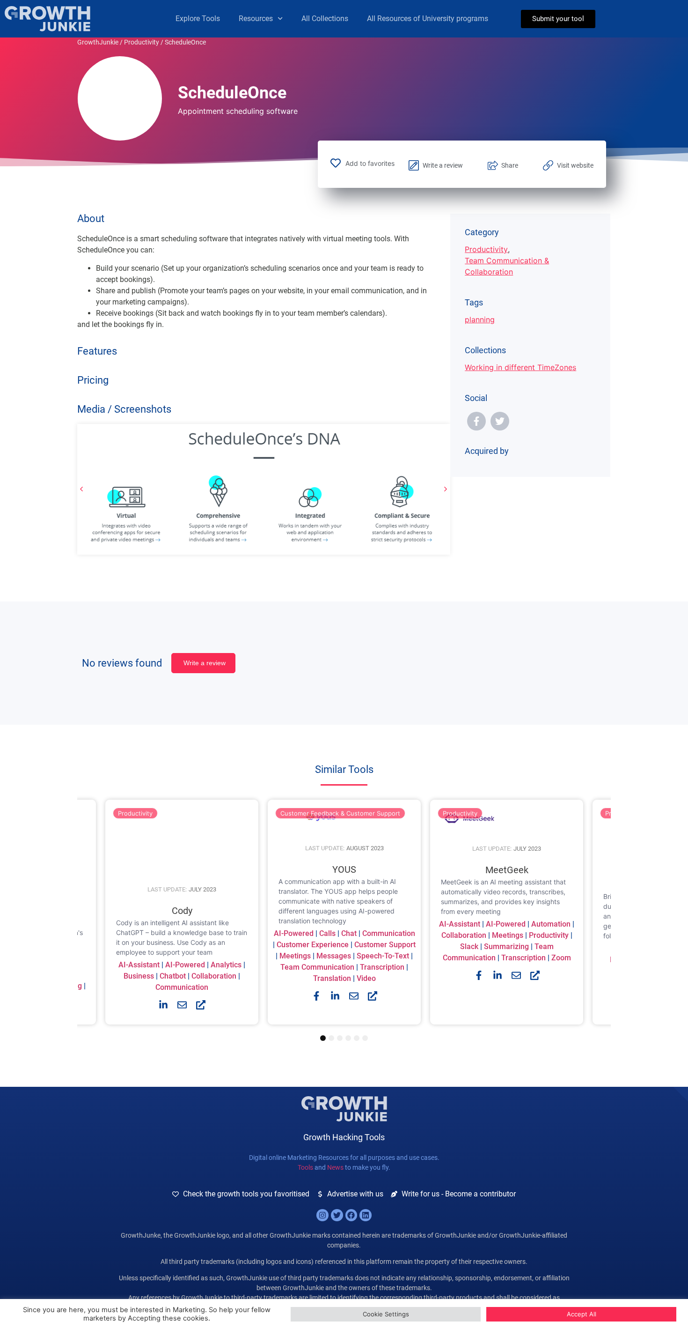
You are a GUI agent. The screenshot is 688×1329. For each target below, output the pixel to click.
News (335, 1167)
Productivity (141, 42)
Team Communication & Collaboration (507, 266)
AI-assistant (139, 964)
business (139, 976)
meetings (295, 955)
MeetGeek (506, 869)
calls (327, 933)
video (366, 978)
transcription (382, 967)
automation (551, 923)
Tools (305, 1167)
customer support (385, 944)
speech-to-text (383, 955)
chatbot (173, 976)
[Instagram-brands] (322, 1215)
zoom (561, 957)
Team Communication (317, 967)
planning (480, 319)
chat (349, 933)
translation (332, 978)
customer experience (313, 944)
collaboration (213, 976)
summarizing (506, 946)
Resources (256, 18)
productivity (549, 934)
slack (469, 946)
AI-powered (185, 964)
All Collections (324, 18)
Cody (182, 910)
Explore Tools (198, 18)
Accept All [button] (581, 1314)
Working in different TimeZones (520, 367)
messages (333, 955)
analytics (226, 964)
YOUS (344, 869)
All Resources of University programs (427, 18)
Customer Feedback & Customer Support (340, 813)
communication (181, 987)
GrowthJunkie (97, 42)
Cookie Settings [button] (386, 1314)
